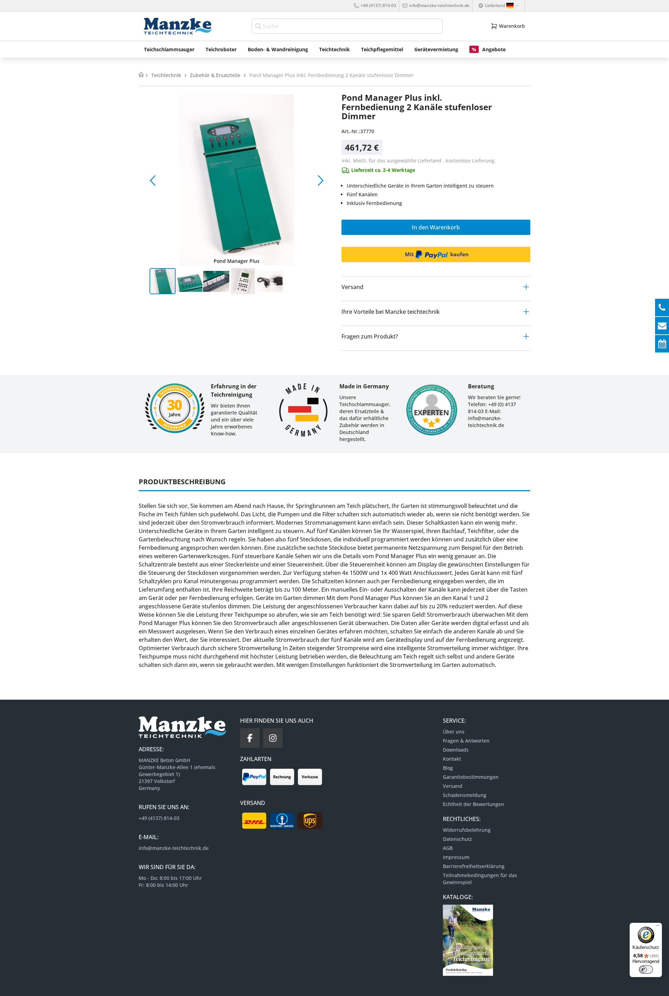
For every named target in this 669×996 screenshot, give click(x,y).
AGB (448, 848)
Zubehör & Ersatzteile (216, 75)
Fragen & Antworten (466, 740)
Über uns (453, 731)
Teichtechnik (167, 75)
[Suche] (259, 26)
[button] (153, 180)
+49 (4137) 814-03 (378, 5)
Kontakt (452, 758)
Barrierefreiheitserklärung (474, 866)
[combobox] (347, 26)
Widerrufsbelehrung (467, 830)
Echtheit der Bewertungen (473, 804)
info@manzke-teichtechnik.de (439, 5)
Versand (452, 786)
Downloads (456, 749)
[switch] (646, 969)
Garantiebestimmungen (471, 777)
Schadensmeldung (464, 795)
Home (141, 74)
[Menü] (658, 927)
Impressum (456, 857)
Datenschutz (457, 839)
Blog (448, 768)
